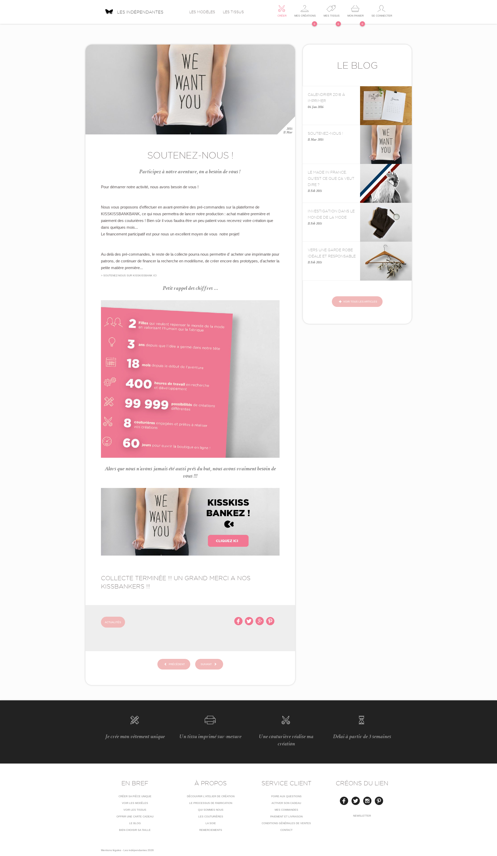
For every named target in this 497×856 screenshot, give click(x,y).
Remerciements (210, 830)
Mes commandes (286, 809)
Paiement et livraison (286, 816)
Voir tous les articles (359, 301)
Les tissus (233, 12)
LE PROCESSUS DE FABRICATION (210, 803)
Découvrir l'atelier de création (211, 796)
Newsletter (362, 815)
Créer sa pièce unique (135, 796)
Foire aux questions (286, 796)
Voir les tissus (134, 809)
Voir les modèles (135, 803)
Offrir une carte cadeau (135, 816)
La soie (211, 823)
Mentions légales (111, 850)
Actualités (113, 622)
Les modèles (202, 12)
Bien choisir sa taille (135, 830)
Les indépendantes (140, 11)
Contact (286, 830)
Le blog (135, 823)
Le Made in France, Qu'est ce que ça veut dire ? (331, 178)
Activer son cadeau (286, 803)
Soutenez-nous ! (325, 133)
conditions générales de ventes (286, 823)
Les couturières (210, 816)
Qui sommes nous (210, 809)
